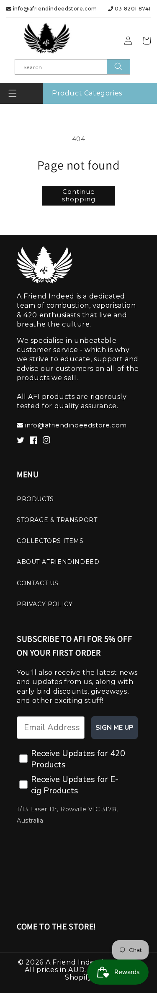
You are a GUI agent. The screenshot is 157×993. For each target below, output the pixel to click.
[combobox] (72, 66)
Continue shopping (78, 195)
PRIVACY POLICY (44, 604)
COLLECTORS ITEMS (50, 541)
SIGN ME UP (114, 727)
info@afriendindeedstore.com (54, 8)
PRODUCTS (35, 499)
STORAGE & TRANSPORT (57, 520)
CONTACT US (38, 583)
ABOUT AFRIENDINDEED (58, 562)
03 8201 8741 (132, 8)
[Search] (118, 66)
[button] (12, 93)
